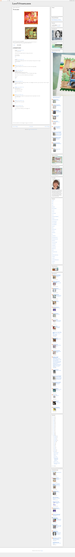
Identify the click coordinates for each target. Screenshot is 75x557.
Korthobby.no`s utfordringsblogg (55, 531)
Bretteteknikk (54, 208)
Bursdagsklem (58, 485)
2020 (54, 418)
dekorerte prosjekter (55, 216)
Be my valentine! (58, 282)
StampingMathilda (55, 300)
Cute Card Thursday (56, 307)
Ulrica (15, 65)
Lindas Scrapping (55, 344)
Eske (52, 227)
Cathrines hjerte (55, 121)
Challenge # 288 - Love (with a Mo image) (58, 526)
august (55, 441)
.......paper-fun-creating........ (57, 126)
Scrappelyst (54, 471)
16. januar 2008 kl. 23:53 (19, 105)
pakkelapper (54, 243)
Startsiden (31, 126)
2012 (53, 429)
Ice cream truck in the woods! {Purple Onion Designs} (57, 97)
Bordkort (53, 206)
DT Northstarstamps (55, 219)
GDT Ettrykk (54, 229)
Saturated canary (54, 251)
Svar (15, 62)
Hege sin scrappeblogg (56, 407)
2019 (53, 419)
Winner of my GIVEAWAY (58, 327)
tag (52, 253)
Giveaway (53, 230)
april (54, 447)
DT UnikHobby (54, 224)
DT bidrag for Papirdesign (58, 138)
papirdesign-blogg (55, 491)
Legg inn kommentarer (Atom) (32, 129)
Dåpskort (53, 226)
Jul (52, 234)
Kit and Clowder (55, 319)
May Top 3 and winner (58, 503)
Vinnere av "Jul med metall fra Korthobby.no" (58, 533)
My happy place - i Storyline (58, 479)
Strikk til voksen (58, 370)
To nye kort (55, 456)
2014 (54, 426)
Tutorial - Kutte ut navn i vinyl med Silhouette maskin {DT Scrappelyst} (59, 134)
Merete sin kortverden (56, 142)
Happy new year (58, 289)
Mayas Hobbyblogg (55, 288)
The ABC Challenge (56, 542)
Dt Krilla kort (56, 461)
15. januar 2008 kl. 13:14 (19, 81)
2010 (53, 432)
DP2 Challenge (55, 524)
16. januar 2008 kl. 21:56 (20, 100)
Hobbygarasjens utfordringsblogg (55, 518)
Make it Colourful (56, 497)
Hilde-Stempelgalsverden (57, 137)
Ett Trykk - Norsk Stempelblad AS (55, 357)
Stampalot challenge (56, 501)
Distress (53, 218)
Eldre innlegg (47, 126)
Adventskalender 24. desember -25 (58, 296)
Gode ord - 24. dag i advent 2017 (58, 390)
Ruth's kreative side (56, 401)
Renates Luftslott (55, 99)
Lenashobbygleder (55, 369)
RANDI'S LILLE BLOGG (56, 275)
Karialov (16, 87)
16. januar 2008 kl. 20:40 (20, 94)
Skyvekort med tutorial (58, 276)
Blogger (42, 550)
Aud (15, 105)
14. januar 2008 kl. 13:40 (20, 70)
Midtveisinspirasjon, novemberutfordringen (56, 539)
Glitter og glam (56, 452)
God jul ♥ (57, 395)
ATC (52, 202)
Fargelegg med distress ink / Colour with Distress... (56, 459)
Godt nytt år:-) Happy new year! (57, 463)
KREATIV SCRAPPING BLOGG (56, 484)
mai (54, 445)
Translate (58, 26)
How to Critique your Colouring (58, 321)
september (55, 440)
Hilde (15, 81)
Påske (53, 250)
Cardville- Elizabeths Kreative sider (56, 282)
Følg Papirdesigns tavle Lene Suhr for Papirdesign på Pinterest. (57, 20)
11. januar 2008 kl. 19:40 (20, 50)
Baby (52, 203)
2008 (54, 434)
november (55, 437)
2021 (53, 416)
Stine (15, 94)
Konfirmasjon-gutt (55, 237)
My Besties (53, 240)
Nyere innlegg (15, 126)
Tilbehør (53, 256)
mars (54, 448)
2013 (53, 427)
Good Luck (57, 301)
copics (53, 214)
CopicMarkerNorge (56, 294)
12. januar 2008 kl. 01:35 (20, 59)
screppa (54, 148)
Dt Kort (55, 455)
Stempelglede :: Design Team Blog (57, 332)
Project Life (54, 248)
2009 (54, 433)
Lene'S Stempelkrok (21, 3)
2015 (53, 425)
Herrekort (53, 232)
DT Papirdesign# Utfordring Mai (58, 111)
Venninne (53, 261)
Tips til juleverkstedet (58, 402)
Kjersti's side (55, 394)
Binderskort (58, 100)
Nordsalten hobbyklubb (56, 514)
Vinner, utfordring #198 (56, 515)
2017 (53, 422)
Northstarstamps (54, 242)
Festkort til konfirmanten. (58, 128)
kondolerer (54, 235)
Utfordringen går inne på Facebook (58, 520)
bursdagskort (54, 213)
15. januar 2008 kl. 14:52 (20, 87)
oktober (55, 438)
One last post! (58, 508)
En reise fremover (55, 388)
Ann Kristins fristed (56, 115)
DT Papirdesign (54, 221)
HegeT (16, 70)
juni (54, 444)
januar (55, 451)
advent (53, 200)
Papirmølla (54, 52)
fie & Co (16, 100)
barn (52, 205)
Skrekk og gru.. (56, 453)
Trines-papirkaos (55, 338)
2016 (53, 423)
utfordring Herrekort (55, 259)
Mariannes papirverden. (56, 350)
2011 (53, 430)
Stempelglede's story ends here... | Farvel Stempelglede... (56, 334)
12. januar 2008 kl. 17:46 (20, 65)
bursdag (53, 211)
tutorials (53, 258)
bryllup (53, 210)
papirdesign (53, 245)
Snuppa (57, 116)
